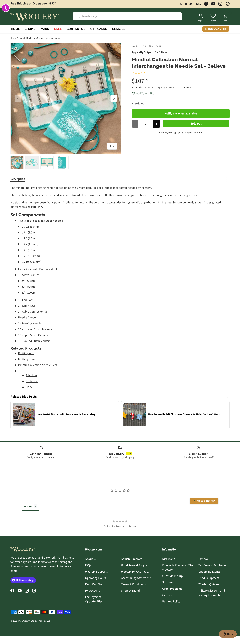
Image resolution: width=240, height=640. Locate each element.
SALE (58, 29)
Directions (168, 559)
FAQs (88, 565)
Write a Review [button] (206, 500)
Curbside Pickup (172, 576)
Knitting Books (27, 359)
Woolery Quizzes (208, 584)
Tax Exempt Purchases (212, 565)
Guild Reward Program (135, 565)
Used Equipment (208, 578)
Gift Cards (168, 595)
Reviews (203, 559)
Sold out (196, 124)
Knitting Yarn (26, 353)
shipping (160, 87)
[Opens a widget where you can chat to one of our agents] (228, 634)
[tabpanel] (120, 287)
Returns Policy (171, 601)
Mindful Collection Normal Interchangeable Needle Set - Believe (42, 38)
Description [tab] (17, 179)
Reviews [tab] (28, 506)
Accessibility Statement (136, 578)
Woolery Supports (96, 572)
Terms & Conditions (133, 584)
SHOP (29, 29)
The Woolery (24, 620)
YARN (45, 29)
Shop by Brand (130, 591)
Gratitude (32, 381)
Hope (29, 387)
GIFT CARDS (98, 29)
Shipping (167, 582)
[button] (225, 17)
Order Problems (172, 589)
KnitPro (136, 46)
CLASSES (118, 29)
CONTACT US (76, 29)
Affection (31, 375)
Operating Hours (95, 578)
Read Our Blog (94, 584)
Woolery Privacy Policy (135, 572)
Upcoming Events (209, 572)
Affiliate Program (131, 559)
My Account (92, 591)
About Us (91, 559)
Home (13, 38)
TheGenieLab (44, 620)
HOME (15, 29)
